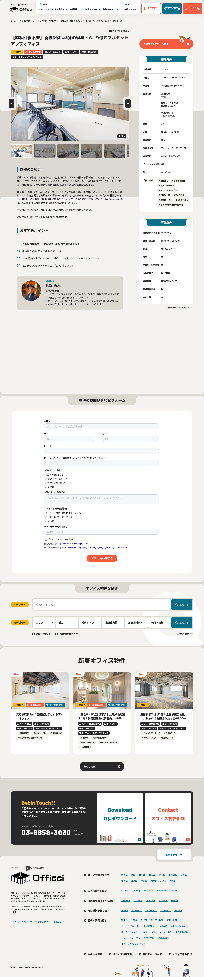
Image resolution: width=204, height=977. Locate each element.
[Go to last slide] (11, 103)
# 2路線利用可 (182, 199)
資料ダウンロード (152, 954)
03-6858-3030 (46, 832)
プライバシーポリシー (20, 921)
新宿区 (124, 874)
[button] (21, 151)
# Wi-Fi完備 (179, 195)
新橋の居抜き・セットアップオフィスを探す (38, 20)
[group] (70, 104)
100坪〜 (174, 890)
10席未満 (125, 900)
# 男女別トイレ (165, 199)
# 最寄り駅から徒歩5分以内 (171, 204)
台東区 (124, 880)
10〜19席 (138, 900)
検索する (184, 604)
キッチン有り (165, 932)
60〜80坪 (148, 890)
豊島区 (144, 880)
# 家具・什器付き (166, 185)
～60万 (124, 910)
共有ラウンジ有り (179, 926)
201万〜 (178, 910)
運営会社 (57, 921)
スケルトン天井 (148, 932)
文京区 (134, 880)
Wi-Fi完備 (162, 926)
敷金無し (125, 920)
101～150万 (151, 910)
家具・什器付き (174, 920)
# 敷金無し (163, 180)
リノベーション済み (130, 938)
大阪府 (173, 880)
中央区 (162, 874)
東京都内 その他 (158, 880)
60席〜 (174, 900)
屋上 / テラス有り (129, 932)
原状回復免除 (157, 920)
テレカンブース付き (130, 926)
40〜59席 (163, 900)
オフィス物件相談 (182, 954)
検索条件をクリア (185, 634)
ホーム (13, 20)
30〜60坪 (135, 890)
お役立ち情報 (130, 9)
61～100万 (136, 910)
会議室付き (149, 926)
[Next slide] (128, 103)
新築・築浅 (149, 938)
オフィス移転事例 (122, 954)
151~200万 (165, 910)
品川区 (142, 874)
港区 (133, 874)
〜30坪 (124, 890)
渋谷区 (183, 874)
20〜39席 (150, 900)
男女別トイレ (181, 932)
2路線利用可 (163, 938)
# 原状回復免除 (178, 180)
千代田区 (172, 874)
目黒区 (152, 874)
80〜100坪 (162, 890)
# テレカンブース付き (168, 190)
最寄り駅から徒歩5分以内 (133, 944)
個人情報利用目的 (41, 921)
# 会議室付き (164, 195)
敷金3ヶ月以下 (140, 920)
